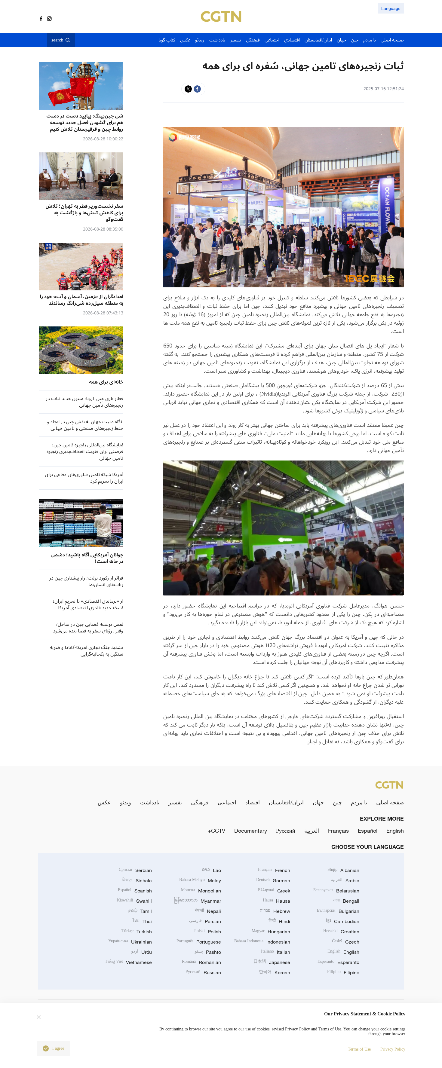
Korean (274, 972)
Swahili (134, 901)
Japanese (271, 962)
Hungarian (271, 932)
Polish (207, 932)
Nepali (208, 911)
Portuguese (198, 942)
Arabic (345, 880)
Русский (285, 830)
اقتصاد (252, 802)
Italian (275, 952)
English (395, 830)
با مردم (359, 802)
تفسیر (175, 802)
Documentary (250, 830)
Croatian (341, 932)
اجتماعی (227, 802)
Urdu (141, 952)
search (57, 40)
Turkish (136, 932)
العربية (311, 830)
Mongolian (201, 891)
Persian (205, 921)
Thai (142, 921)
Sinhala (137, 880)
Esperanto (338, 962)
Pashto (208, 952)
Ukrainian (130, 942)
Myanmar (197, 901)
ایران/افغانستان (286, 802)
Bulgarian (338, 911)
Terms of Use (359, 1049)
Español (367, 830)
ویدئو (125, 802)
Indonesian (262, 942)
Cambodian (342, 921)
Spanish (135, 891)
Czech (345, 942)
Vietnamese (128, 962)
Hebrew (275, 911)
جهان (318, 802)
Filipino (343, 972)
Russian (203, 972)
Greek (274, 891)
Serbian (135, 870)
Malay (200, 880)
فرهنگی (200, 802)
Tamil (140, 911)
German (273, 880)
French (274, 870)
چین (337, 802)
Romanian (201, 962)
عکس (104, 802)
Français (338, 830)
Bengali (346, 901)
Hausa (276, 901)
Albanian (343, 870)
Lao (211, 870)
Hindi (279, 921)
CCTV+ (216, 830)
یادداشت (149, 802)
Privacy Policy (392, 1049)
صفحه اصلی (390, 802)
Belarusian (336, 891)
